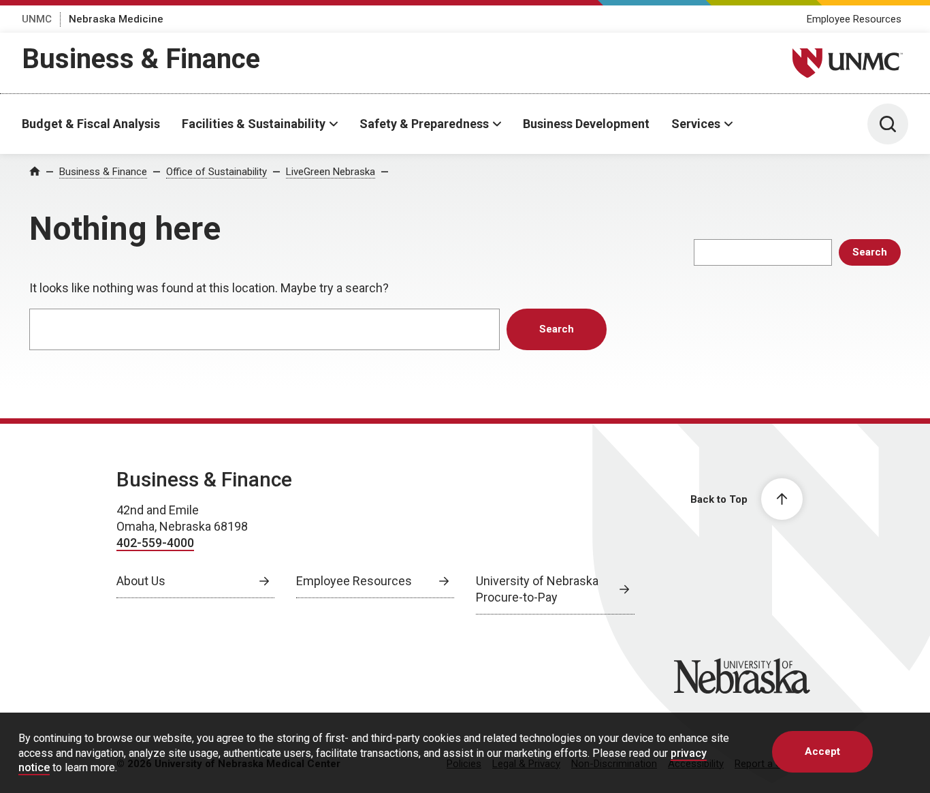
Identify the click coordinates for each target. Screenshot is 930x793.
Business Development (586, 123)
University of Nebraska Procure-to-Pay (537, 589)
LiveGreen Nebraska (330, 172)
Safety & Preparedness (424, 123)
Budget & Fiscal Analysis (91, 123)
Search (869, 252)
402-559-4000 (155, 542)
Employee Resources (854, 19)
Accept (822, 751)
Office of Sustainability (216, 172)
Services (695, 123)
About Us (140, 581)
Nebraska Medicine (116, 19)
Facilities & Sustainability (253, 123)
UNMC (37, 19)
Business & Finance (141, 59)
